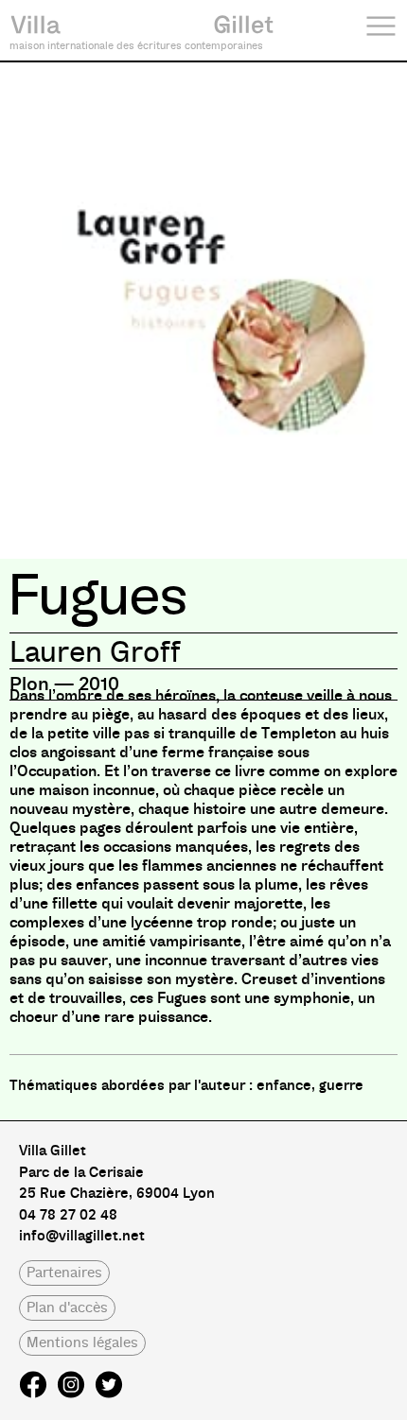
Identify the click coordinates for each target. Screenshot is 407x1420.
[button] (64, 1273)
